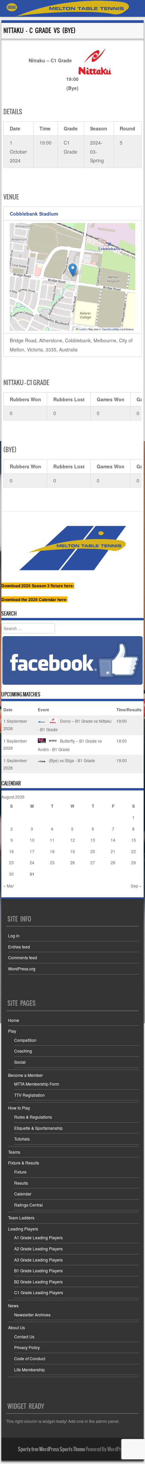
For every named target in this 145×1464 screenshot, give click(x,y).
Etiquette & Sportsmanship (38, 1128)
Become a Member (25, 1075)
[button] (72, 270)
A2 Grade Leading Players (38, 1248)
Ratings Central (28, 1205)
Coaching (23, 1051)
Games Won (110, 399)
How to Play (19, 1108)
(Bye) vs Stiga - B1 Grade (71, 760)
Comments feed (22, 957)
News (13, 1305)
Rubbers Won (25, 399)
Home (13, 1020)
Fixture (20, 1172)
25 (52, 862)
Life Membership (29, 1369)
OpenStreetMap (110, 329)
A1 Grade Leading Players (38, 1237)
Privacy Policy (27, 1347)
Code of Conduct (29, 1358)
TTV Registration (29, 1095)
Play (12, 1031)
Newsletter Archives (32, 1314)
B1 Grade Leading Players (38, 1270)
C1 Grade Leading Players (38, 1292)
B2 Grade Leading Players (38, 1281)
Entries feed (19, 946)
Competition (25, 1040)
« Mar (8, 886)
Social (20, 1062)
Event (43, 710)
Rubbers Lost (69, 399)
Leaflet (82, 329)
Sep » (136, 886)
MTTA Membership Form (36, 1084)
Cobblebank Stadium (34, 213)
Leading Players (23, 1229)
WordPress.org (21, 968)
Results (21, 1183)
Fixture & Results (23, 1162)
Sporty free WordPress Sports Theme (51, 1449)
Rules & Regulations (33, 1117)
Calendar (22, 1193)
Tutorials (22, 1139)
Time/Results (129, 710)
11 (52, 840)
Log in (14, 935)
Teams (14, 1152)
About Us (16, 1327)
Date (7, 710)
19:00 (121, 721)
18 (52, 851)
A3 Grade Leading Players (38, 1260)
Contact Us (24, 1336)
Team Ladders (21, 1217)
